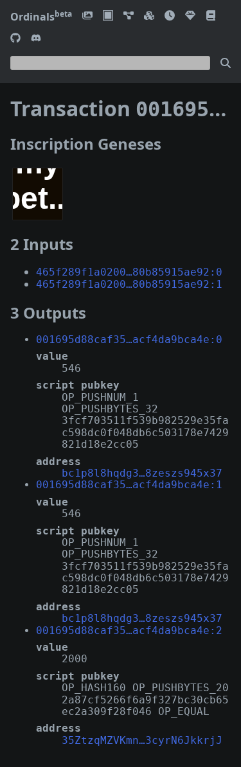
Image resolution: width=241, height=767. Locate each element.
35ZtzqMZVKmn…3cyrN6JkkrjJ (142, 740)
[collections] (128, 16)
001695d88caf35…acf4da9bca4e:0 (129, 339)
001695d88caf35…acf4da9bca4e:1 (129, 485)
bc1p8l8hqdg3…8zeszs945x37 (142, 473)
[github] (15, 39)
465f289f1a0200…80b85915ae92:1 (129, 284)
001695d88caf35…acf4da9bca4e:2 (129, 630)
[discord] (36, 39)
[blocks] (149, 16)
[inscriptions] (87, 16)
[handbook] (211, 16)
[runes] (108, 16)
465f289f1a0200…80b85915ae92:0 (129, 272)
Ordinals (41, 16)
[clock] (170, 16)
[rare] (190, 16)
